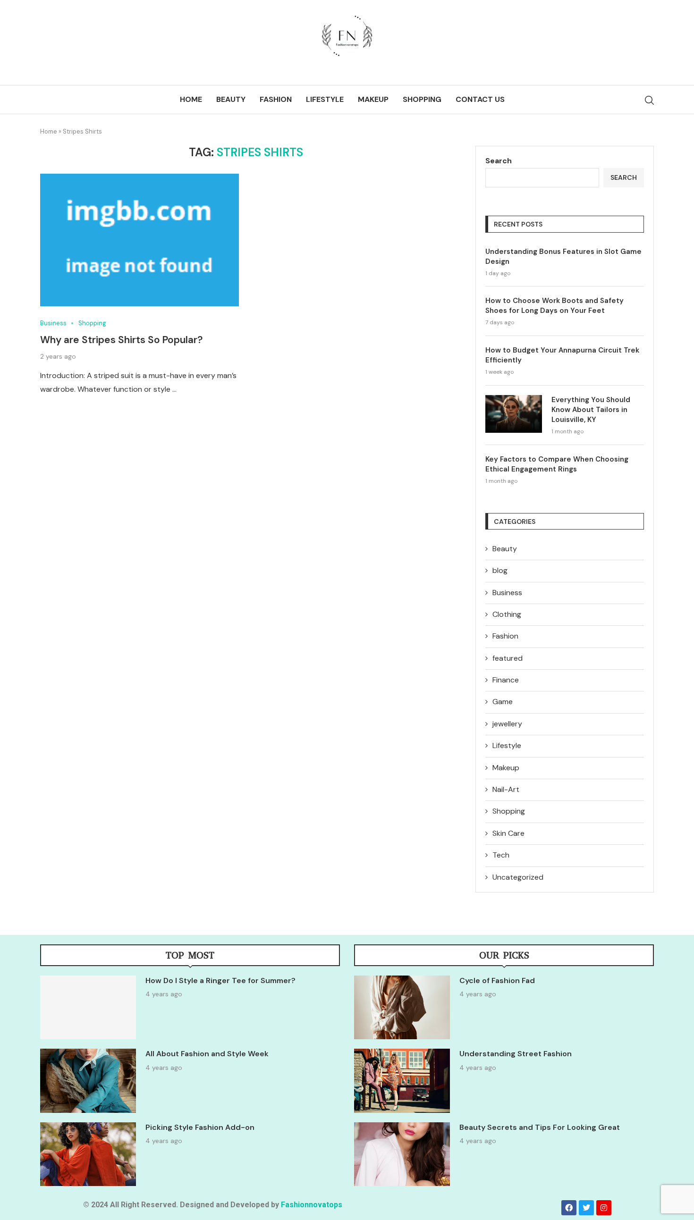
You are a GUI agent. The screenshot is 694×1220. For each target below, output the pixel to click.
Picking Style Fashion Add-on (199, 1127)
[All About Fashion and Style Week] (88, 1080)
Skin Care (508, 833)
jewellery (507, 724)
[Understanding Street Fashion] (402, 1080)
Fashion (276, 99)
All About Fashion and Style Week (207, 1054)
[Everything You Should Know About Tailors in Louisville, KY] (513, 414)
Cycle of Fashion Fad (497, 980)
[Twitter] (586, 1207)
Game (502, 702)
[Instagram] (603, 1207)
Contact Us (480, 99)
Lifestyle (325, 99)
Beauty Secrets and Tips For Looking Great (539, 1127)
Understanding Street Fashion (515, 1054)
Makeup (373, 99)
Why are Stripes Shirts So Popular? (121, 339)
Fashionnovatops (311, 1204)
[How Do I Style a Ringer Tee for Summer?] (88, 1007)
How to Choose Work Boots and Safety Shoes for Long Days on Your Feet (554, 305)
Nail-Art (505, 789)
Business (507, 592)
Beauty (230, 99)
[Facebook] (568, 1207)
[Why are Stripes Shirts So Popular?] (139, 240)
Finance (505, 680)
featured (507, 658)
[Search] (649, 100)
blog (500, 570)
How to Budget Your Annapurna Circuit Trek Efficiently (562, 355)
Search (498, 161)
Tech (500, 855)
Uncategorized (517, 877)
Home (191, 99)
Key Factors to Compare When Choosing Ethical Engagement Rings (556, 464)
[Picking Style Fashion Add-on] (88, 1154)
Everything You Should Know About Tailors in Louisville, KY (590, 409)
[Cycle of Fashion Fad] (402, 1007)
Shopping (422, 99)
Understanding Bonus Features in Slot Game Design (563, 256)
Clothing (506, 614)
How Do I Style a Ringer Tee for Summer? (220, 980)
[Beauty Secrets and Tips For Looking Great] (402, 1154)
